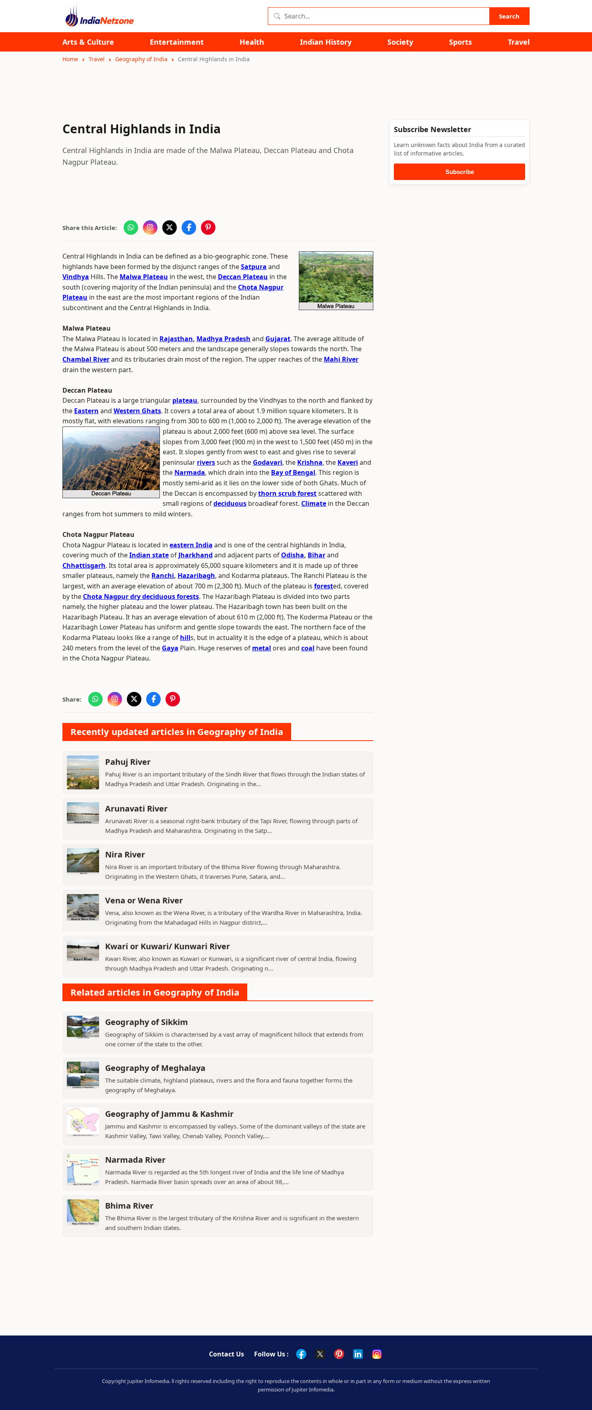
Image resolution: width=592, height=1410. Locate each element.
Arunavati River (136, 808)
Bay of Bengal (293, 472)
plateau (184, 400)
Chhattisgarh (84, 565)
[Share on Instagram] (150, 227)
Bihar (316, 555)
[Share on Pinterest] (208, 227)
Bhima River (129, 1205)
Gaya (170, 648)
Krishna (310, 462)
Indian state (149, 555)
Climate (313, 503)
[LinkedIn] (358, 1354)
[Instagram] (377, 1354)
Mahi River (341, 359)
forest (323, 586)
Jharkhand (195, 555)
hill (185, 637)
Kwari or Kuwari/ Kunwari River (167, 946)
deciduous (229, 503)
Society (400, 42)
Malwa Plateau (144, 276)
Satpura (254, 266)
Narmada (189, 472)
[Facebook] (301, 1354)
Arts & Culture (88, 42)
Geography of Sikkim (146, 1022)
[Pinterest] (339, 1354)
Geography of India (141, 59)
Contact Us (226, 1354)
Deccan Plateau (243, 276)
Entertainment (177, 42)
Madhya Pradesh (223, 338)
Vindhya (75, 276)
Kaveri (347, 462)
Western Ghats (137, 410)
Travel (519, 42)
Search (509, 16)
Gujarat (277, 338)
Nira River (125, 854)
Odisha (292, 555)
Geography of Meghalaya (155, 1067)
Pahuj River (128, 761)
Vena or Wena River (144, 900)
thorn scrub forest (287, 493)
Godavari (267, 462)
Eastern (86, 410)
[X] (320, 1354)
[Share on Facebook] (189, 227)
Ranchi (162, 575)
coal (308, 648)
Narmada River (135, 1159)
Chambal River (86, 359)
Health (252, 42)
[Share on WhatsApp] (131, 227)
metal (261, 648)
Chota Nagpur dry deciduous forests (141, 596)
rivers (206, 462)
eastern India (191, 544)
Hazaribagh (196, 575)
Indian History (326, 42)
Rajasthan (176, 338)
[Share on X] (169, 227)
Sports (460, 42)
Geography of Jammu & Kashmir (169, 1113)
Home (70, 59)
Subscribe (459, 171)
